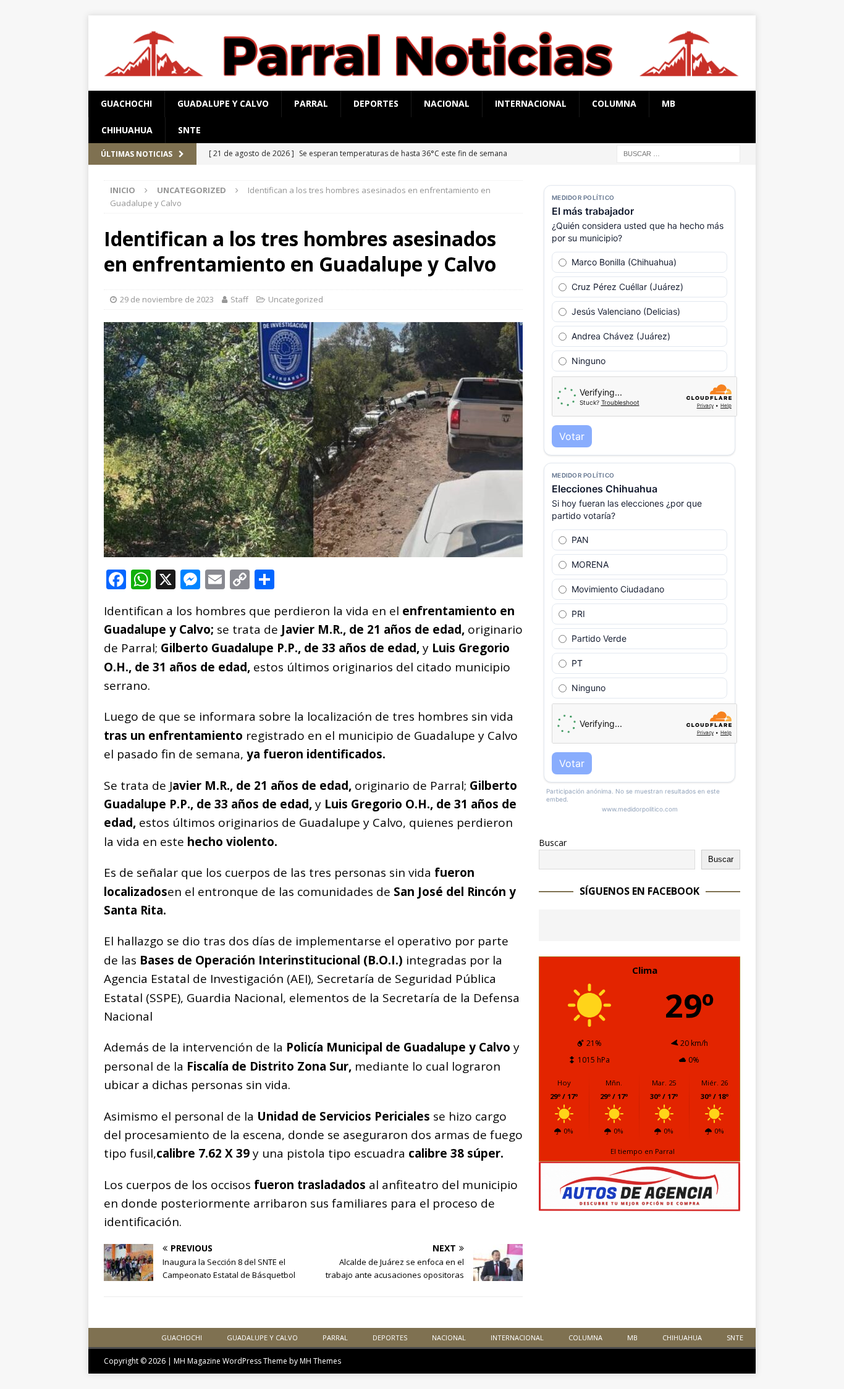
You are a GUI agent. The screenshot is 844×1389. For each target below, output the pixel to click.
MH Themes (320, 1361)
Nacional (447, 103)
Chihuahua (127, 130)
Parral (311, 103)
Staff (239, 299)
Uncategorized (295, 299)
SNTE (189, 130)
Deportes (376, 103)
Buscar (553, 842)
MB (668, 103)
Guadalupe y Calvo (223, 103)
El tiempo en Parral (642, 1151)
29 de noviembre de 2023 (167, 299)
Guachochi (126, 103)
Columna (614, 103)
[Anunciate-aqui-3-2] (639, 1204)
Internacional (531, 103)
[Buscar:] (678, 153)
